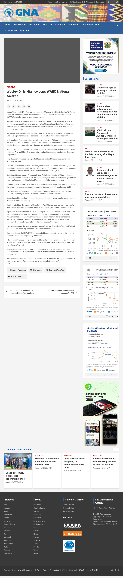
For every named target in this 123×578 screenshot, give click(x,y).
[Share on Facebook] (9, 106)
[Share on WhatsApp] (19, 106)
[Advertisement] (42, 318)
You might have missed (18, 449)
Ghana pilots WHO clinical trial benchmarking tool (16, 475)
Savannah (7, 537)
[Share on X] (14, 106)
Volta (6, 547)
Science (59, 25)
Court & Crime (39, 508)
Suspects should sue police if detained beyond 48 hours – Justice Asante (106, 175)
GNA (21, 100)
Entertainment (89, 25)
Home (8, 25)
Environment (38, 524)
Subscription (100, 2)
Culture (36, 511)
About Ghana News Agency (57, 2)
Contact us (54, 570)
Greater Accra (9, 524)
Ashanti (7, 508)
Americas (68, 456)
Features (10, 31)
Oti (5, 534)
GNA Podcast (88, 2)
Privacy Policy (68, 511)
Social (46, 25)
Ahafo (6, 505)
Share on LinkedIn (18, 276)
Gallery (36, 531)
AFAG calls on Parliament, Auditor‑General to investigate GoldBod (107, 134)
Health (9, 467)
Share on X (37, 270)
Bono (6, 511)
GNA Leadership (75, 2)
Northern (7, 531)
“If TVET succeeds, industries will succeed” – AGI (60, 291)
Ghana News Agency (26, 570)
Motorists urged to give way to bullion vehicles (106, 90)
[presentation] (114, 449)
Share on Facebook (18, 270)
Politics (33, 25)
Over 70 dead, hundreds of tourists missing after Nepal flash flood (99, 154)
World (23, 31)
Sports (72, 25)
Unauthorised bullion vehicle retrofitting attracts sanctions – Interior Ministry (106, 112)
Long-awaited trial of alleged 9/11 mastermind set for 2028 (74, 463)
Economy (18, 25)
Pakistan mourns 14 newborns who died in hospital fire (101, 195)
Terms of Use (68, 505)
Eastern (7, 521)
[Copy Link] (29, 106)
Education (37, 518)
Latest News (92, 78)
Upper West (8, 544)
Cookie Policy (68, 508)
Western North (9, 553)
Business (37, 505)
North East (8, 527)
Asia (87, 149)
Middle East (39, 456)
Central (6, 518)
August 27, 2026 (102, 96)
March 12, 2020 (12, 100)
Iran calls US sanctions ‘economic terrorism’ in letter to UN (47, 461)
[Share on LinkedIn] (24, 106)
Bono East (8, 514)
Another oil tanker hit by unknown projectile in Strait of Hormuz (104, 461)
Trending (11, 87)
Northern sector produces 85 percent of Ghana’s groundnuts (22, 291)
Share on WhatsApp (56, 270)
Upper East (8, 540)
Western (7, 550)
